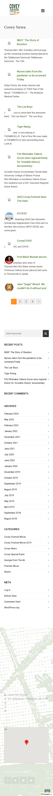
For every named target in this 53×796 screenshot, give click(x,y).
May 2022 (9, 419)
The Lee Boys (25, 106)
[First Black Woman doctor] (9, 260)
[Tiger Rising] (9, 130)
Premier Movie (11, 566)
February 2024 (11, 413)
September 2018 (12, 512)
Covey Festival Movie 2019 (17, 542)
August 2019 (10, 489)
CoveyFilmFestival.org (19, 710)
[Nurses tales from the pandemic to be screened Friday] (9, 74)
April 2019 (9, 507)
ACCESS (22, 213)
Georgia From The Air (14, 560)
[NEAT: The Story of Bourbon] (9, 43)
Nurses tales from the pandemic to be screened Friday (31, 75)
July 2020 (9, 454)
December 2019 (12, 472)
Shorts (7, 571)
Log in (7, 590)
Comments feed (12, 601)
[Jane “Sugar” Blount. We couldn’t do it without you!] (9, 287)
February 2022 (11, 425)
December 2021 (12, 437)
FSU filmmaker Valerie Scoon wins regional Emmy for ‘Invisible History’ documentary (25, 381)
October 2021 (11, 443)
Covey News (10, 548)
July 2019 (9, 495)
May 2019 (9, 501)
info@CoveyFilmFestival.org (22, 706)
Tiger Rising (23, 126)
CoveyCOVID (24, 240)
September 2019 (12, 483)
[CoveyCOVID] (9, 244)
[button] (46, 333)
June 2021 (9, 448)
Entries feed (10, 596)
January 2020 (11, 466)
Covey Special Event (14, 554)
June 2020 (9, 460)
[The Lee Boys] (9, 110)
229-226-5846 (15, 702)
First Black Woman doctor (32, 256)
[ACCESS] (9, 216)
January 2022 (11, 431)
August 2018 (10, 518)
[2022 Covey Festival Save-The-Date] (9, 200)
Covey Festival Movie (15, 537)
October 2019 (11, 477)
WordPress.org (11, 607)
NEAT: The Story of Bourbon (18, 352)
